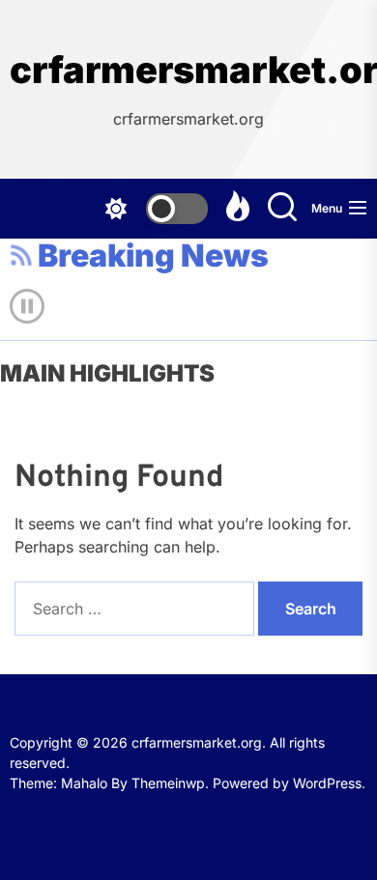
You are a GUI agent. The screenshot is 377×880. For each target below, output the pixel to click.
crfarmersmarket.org (188, 70)
